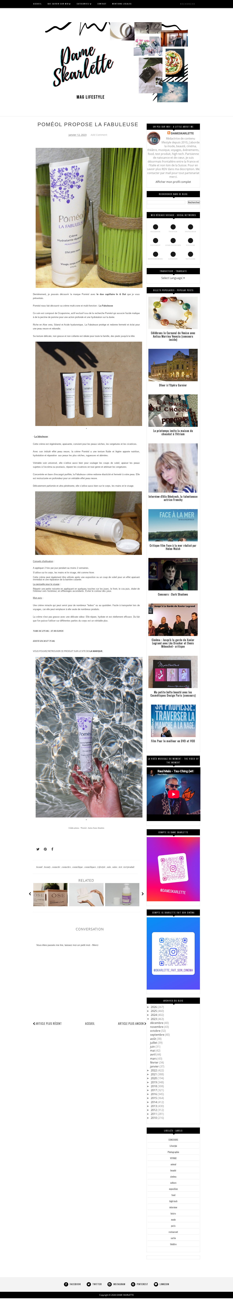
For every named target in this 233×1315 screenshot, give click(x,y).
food (173, 1195)
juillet (154, 1043)
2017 (154, 1090)
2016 (154, 1094)
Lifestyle (101, 866)
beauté (39, 866)
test (120, 866)
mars (153, 1058)
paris (173, 1225)
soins (115, 866)
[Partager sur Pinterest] (44, 849)
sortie (173, 1238)
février (154, 1062)
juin (153, 1046)
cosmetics (66, 866)
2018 (154, 1086)
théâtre (173, 1244)
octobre (155, 1031)
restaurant (173, 1232)
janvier (154, 1066)
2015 (154, 1098)
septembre (157, 1035)
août (153, 1039)
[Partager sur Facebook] (51, 849)
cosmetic (56, 866)
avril (153, 1054)
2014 (154, 1102)
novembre (157, 1027)
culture (173, 1182)
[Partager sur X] (36, 849)
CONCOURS (173, 1139)
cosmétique (77, 866)
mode (173, 1219)
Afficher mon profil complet (173, 182)
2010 (154, 1118)
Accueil (90, 1024)
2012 (154, 1110)
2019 (154, 1082)
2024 (154, 1015)
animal (173, 1164)
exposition (173, 1189)
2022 (154, 1070)
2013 (154, 1106)
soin (109, 866)
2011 (154, 1114)
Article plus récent (49, 1024)
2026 (154, 1007)
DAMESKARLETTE (182, 133)
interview (173, 1207)
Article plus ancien (131, 1024)
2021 (154, 1074)
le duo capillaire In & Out (111, 294)
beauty (47, 866)
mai (153, 1050)
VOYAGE (173, 1158)
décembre (157, 1023)
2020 (154, 1078)
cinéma (173, 1176)
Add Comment (99, 134)
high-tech (173, 1201)
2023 (154, 1019)
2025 (154, 1011)
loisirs (173, 1213)
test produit (128, 866)
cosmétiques (90, 866)
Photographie (173, 1152)
